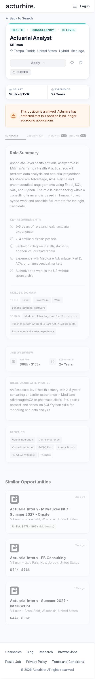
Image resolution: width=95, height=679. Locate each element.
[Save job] (72, 63)
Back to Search (21, 18)
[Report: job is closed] (81, 63)
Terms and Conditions (68, 662)
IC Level (68, 30)
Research (46, 652)
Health (17, 30)
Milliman (16, 45)
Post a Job (13, 662)
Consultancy (43, 30)
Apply (35, 63)
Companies (13, 652)
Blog (30, 652)
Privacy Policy (36, 662)
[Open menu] (74, 6)
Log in (85, 6)
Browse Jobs (67, 652)
